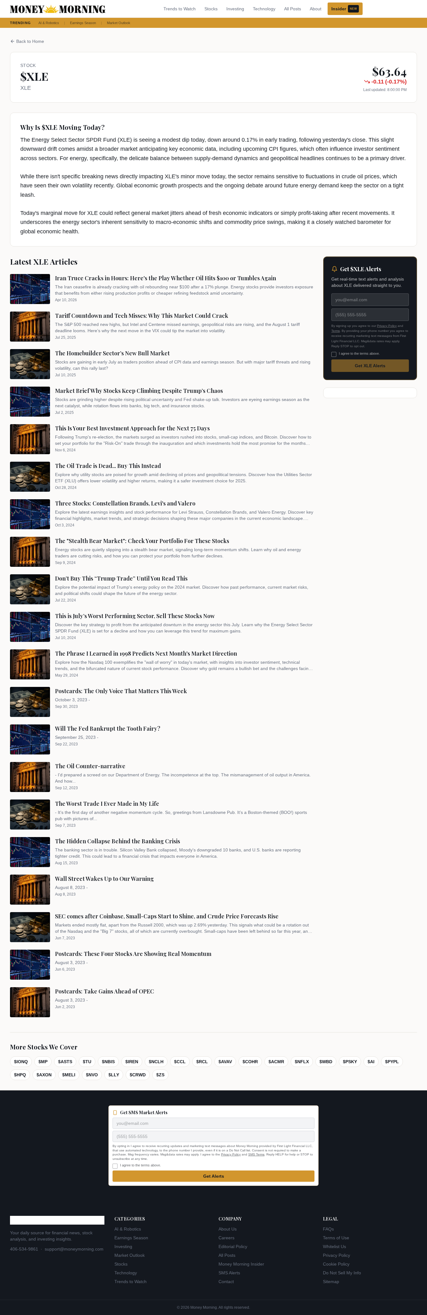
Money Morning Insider (241, 1264)
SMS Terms (256, 1154)
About (315, 8)
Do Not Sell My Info (342, 1272)
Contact (226, 1281)
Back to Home (30, 41)
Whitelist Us (334, 1246)
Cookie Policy (336, 1264)
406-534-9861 (24, 1249)
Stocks (211, 8)
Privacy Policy (387, 325)
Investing (235, 8)
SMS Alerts (229, 1272)
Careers (226, 1237)
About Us (228, 1228)
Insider (344, 8)
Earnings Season (83, 23)
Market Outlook (118, 23)
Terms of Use (336, 1237)
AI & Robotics (48, 23)
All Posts (292, 8)
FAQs (328, 1228)
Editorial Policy (233, 1246)
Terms (335, 331)
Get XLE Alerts (370, 365)
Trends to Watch (179, 8)
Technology (264, 8)
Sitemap (331, 1281)
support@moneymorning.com (74, 1249)
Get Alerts (213, 1176)
